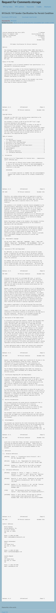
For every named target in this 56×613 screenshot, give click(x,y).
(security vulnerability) (34, 23)
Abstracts (47, 7)
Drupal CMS (5, 612)
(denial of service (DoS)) (20, 23)
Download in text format (29, 17)
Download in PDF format (9, 17)
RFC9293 (13, 21)
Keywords (30, 7)
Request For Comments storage (21, 2)
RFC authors (19, 7)
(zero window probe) (48, 23)
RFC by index (8, 7)
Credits (39, 7)
